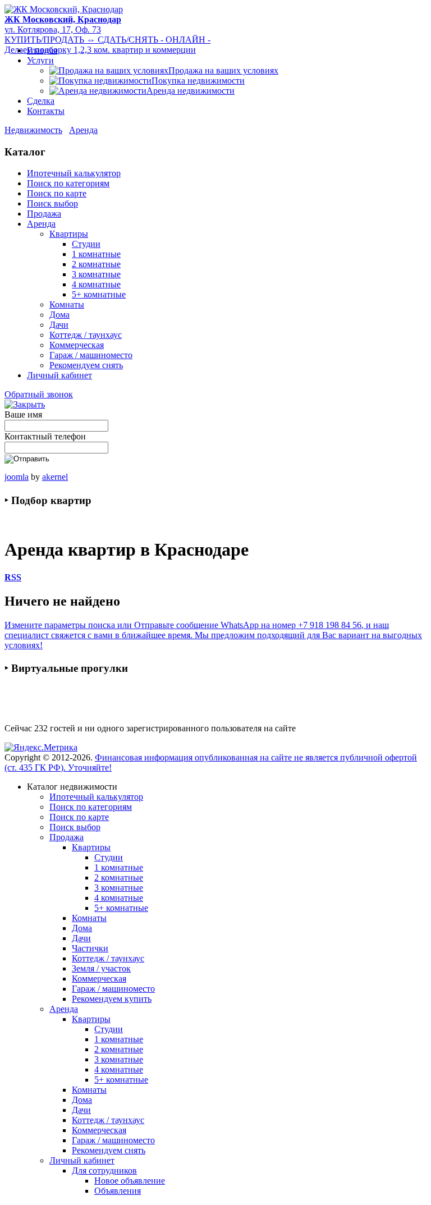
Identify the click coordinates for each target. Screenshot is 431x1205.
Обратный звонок (38, 394)
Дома (59, 314)
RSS (12, 577)
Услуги (40, 60)
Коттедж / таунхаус (85, 335)
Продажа (44, 213)
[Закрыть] (24, 404)
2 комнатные (96, 264)
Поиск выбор (52, 203)
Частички (90, 948)
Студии (86, 244)
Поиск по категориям (68, 183)
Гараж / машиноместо (90, 355)
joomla (16, 477)
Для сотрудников (104, 1170)
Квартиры (68, 234)
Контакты (46, 111)
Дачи (58, 324)
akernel (55, 477)
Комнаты (66, 304)
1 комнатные (96, 254)
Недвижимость (33, 130)
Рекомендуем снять (86, 365)
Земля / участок (101, 968)
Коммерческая (76, 345)
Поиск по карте (56, 193)
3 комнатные (96, 274)
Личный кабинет (59, 375)
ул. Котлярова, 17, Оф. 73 (62, 24)
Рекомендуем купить (112, 999)
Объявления (117, 1190)
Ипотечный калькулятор (74, 173)
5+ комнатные (99, 294)
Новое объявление (129, 1180)
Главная (42, 50)
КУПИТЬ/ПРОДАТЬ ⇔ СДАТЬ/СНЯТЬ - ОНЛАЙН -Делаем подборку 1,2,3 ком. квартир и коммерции (107, 44)
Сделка (40, 101)
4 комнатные (96, 284)
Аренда (83, 130)
